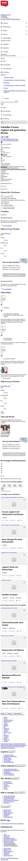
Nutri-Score (6, 803)
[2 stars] (9, 485)
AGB (5, 834)
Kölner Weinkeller (8, 817)
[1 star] (4, 485)
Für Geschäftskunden (9, 774)
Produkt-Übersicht (8, 773)
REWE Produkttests (9, 762)
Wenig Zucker (14, 139)
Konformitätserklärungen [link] (9, 844)
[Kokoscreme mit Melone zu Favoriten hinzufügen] (24, 638)
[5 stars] (2, 488)
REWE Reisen (7, 810)
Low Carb (3, 139)
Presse (5, 787)
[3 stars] (15, 485)
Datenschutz (7, 835)
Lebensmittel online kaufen (10, 769)
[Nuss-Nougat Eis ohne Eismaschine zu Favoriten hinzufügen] (24, 527)
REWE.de (3, 713)
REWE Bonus (7, 758)
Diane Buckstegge (5, 435)
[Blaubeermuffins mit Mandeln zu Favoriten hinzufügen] (24, 663)
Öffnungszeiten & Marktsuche (11, 800)
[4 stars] (20, 485)
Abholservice (7, 772)
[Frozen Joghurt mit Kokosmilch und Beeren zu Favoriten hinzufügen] (24, 500)
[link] (15, 79)
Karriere (6, 784)
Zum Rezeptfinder (7, 225)
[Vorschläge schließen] (2, 104)
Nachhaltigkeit (7, 782)
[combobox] (8, 102)
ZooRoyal (6, 815)
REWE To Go (7, 811)
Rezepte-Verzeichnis (9, 798)
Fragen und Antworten (9, 796)
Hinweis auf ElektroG (9, 842)
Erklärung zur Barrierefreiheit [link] (10, 845)
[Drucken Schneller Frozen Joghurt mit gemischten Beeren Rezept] (2, 137)
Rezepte (15, 90)
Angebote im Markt (8, 755)
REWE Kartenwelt (8, 812)
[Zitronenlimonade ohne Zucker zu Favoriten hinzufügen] (24, 610)
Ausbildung (6, 786)
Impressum (6, 837)
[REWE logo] (3, 74)
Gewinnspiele (7, 760)
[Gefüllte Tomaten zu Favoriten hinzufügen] (24, 583)
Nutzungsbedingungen (9, 838)
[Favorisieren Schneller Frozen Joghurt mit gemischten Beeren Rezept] (6, 137)
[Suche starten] (16, 101)
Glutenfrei (8, 139)
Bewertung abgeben (5, 491)
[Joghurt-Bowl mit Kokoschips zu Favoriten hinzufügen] (24, 555)
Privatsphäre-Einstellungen (10, 840)
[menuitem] (14, 23)
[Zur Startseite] (6, 9)
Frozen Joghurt (17, 713)
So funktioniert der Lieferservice (12, 770)
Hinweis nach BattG (9, 841)
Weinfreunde (7, 814)
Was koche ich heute (9, 801)
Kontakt (6, 789)
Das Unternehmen (8, 783)
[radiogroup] (14, 487)
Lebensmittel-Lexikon (9, 797)
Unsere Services (8, 759)
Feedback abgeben (14, 275)
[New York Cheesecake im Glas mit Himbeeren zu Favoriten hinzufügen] (24, 689)
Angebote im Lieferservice (10, 756)
